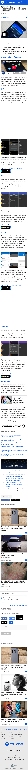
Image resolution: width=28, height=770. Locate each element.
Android (5, 496)
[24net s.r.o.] (14, 766)
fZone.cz (20, 736)
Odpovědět (3, 602)
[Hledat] (22, 2)
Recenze (3, 732)
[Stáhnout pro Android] (6, 171)
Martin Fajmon (4, 589)
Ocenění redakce (13, 734)
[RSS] (19, 751)
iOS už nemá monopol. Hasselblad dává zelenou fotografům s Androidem (12, 455)
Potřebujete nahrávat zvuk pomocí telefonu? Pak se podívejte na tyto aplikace (14, 484)
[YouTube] (14, 751)
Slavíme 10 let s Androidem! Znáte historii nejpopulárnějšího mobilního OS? (11, 435)
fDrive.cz (20, 734)
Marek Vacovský (4, 724)
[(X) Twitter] (11, 751)
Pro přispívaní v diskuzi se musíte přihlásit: (10, 613)
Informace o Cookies (14, 755)
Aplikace (9, 496)
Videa (2, 736)
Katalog (3, 734)
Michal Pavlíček (4, 533)
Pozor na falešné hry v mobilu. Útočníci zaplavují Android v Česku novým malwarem (12, 447)
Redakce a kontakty (13, 732)
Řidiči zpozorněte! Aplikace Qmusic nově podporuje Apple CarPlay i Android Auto (13, 439)
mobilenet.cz (21, 732)
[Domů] (8, 2)
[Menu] (26, 2)
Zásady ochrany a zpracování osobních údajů (14, 759)
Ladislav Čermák (4, 560)
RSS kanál (11, 738)
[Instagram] (17, 751)
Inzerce (11, 736)
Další (11, 622)
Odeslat (6, 634)
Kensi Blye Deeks (8, 598)
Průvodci (3, 738)
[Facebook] (8, 751)
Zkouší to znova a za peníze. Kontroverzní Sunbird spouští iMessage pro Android (12, 443)
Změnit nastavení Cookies (14, 757)
